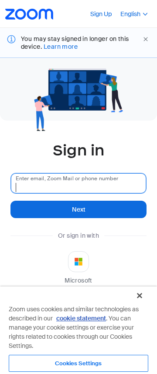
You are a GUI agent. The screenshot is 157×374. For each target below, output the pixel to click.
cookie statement (81, 318)
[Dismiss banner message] (145, 39)
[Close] (139, 295)
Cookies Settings (78, 363)
